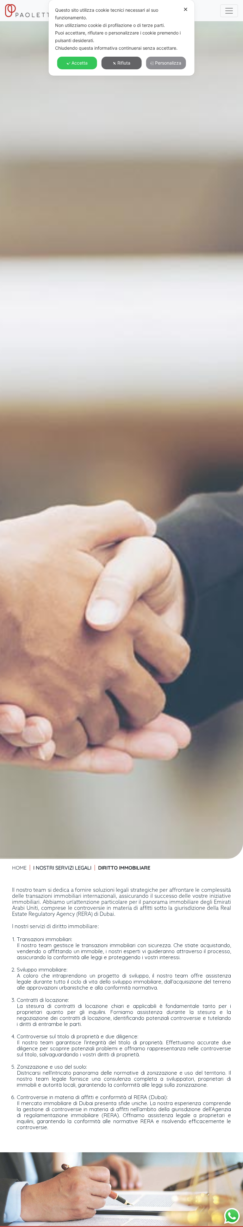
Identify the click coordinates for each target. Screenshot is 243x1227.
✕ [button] (185, 9)
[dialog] (122, 38)
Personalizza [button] (168, 63)
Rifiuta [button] (123, 63)
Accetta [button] (80, 63)
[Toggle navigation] (229, 10)
